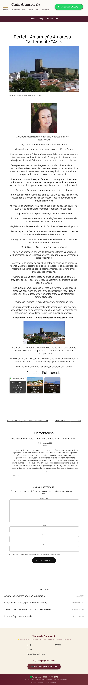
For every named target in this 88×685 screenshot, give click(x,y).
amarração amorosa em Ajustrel (56, 366)
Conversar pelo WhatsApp (69, 7)
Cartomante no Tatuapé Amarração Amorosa (26, 602)
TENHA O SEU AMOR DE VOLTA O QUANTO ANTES (27, 609)
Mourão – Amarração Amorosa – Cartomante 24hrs (27, 420)
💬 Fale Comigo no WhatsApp (44, 666)
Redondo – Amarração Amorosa (68, 420)
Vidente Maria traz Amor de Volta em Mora (35, 149)
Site (44, 545)
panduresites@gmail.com (25, 95)
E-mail (44, 535)
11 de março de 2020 (45, 443)
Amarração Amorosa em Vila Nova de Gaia (24, 596)
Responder (15, 475)
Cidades (39, 95)
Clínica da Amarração (25, 4)
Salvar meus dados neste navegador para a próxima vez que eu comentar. (36, 554)
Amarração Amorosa (50, 136)
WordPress (54, 682)
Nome (44, 525)
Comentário (44, 498)
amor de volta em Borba (27, 366)
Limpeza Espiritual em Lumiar (18, 616)
